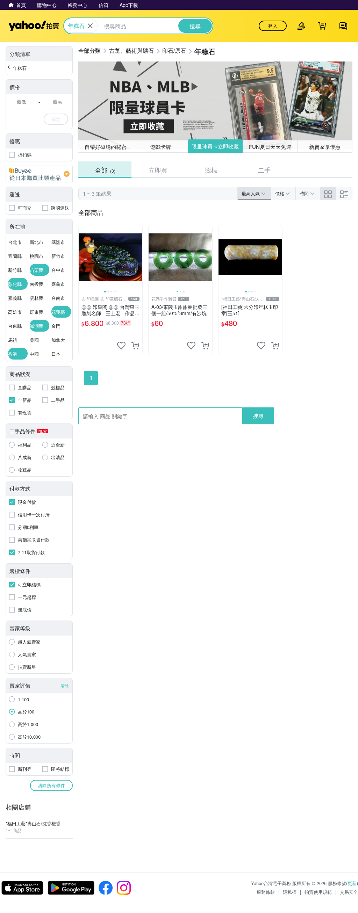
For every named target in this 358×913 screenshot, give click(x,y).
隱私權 (289, 892)
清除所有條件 (51, 785)
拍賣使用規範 (318, 892)
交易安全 (349, 892)
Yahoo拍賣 (33, 25)
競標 (211, 169)
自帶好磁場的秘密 (106, 146)
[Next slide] (137, 257)
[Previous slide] (83, 257)
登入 (273, 25)
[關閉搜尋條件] (90, 26)
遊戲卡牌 (160, 146)
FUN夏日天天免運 (270, 146)
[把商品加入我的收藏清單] (121, 345)
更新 (352, 883)
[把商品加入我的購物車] (135, 345)
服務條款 (266, 892)
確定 (55, 119)
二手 (264, 169)
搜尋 (258, 415)
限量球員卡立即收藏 (215, 146)
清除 (64, 685)
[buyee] (39, 174)
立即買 (158, 169)
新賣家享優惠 (325, 146)
